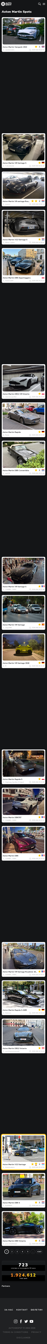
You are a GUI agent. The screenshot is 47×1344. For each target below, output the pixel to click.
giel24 (7, 473)
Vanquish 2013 (21, 47)
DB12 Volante (21, 1048)
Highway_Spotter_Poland (14, 782)
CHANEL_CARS (10, 589)
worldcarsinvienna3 (12, 1051)
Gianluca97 (9, 281)
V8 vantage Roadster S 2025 (27, 201)
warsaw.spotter (11, 397)
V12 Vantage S (21, 239)
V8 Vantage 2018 (22, 663)
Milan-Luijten (10, 242)
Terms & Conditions (15, 1332)
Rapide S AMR (21, 1010)
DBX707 (18, 817)
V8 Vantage (20, 625)
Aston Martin (8, 47)
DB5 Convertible (22, 470)
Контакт (22, 1309)
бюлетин (37, 1309)
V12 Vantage (20, 1164)
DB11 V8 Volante (22, 394)
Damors (8, 1013)
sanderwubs (9, 50)
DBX (16, 856)
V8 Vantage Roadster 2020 (26, 972)
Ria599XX (8, 1206)
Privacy (36, 1332)
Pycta (7, 435)
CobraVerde (9, 166)
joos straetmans (11, 1244)
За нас (8, 1309)
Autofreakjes (10, 1167)
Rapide (18, 432)
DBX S (17, 1203)
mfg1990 (8, 628)
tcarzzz (7, 204)
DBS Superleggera (22, 278)
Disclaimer (23, 1337)
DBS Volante (20, 1241)
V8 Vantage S (20, 163)
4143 (39, 1251)
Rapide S (18, 779)
